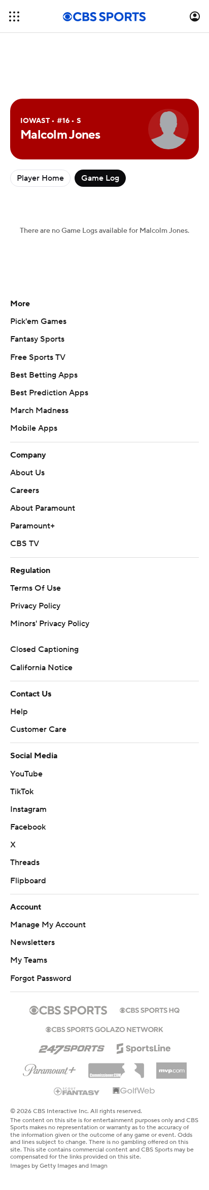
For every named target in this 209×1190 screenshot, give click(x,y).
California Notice (41, 668)
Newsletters (32, 942)
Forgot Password (41, 978)
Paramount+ (32, 526)
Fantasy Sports (37, 339)
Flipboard (28, 881)
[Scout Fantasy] (77, 1091)
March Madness (39, 410)
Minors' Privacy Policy (49, 624)
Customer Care (38, 729)
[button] (14, 16)
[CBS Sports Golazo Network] (104, 1028)
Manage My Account (48, 925)
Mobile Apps (33, 428)
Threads (25, 862)
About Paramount (42, 508)
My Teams (28, 960)
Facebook (28, 827)
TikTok (21, 792)
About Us (27, 473)
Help (19, 712)
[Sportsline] (144, 1047)
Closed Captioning (44, 649)
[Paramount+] (49, 1068)
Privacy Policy (35, 606)
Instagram (28, 809)
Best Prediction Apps (49, 393)
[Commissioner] (116, 1067)
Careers (24, 490)
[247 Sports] (71, 1047)
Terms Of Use (35, 588)
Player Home (40, 178)
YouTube (26, 774)
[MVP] (171, 1066)
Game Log (100, 178)
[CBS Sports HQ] (150, 1009)
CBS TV (24, 544)
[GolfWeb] (134, 1091)
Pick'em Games (38, 321)
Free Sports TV (37, 357)
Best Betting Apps (44, 375)
